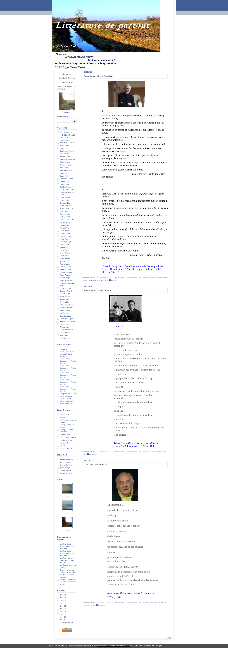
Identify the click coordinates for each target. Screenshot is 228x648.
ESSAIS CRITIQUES (67, 220)
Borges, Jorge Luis (66, 165)
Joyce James (64, 245)
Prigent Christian (66, 281)
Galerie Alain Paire (66, 465)
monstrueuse (154, 602)
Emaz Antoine (65, 214)
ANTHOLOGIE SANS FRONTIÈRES (101, 277)
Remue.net (64, 443)
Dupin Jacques (65, 206)
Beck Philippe (65, 154)
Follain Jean (64, 225)
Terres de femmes (66, 448)
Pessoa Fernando (66, 272)
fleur (166, 602)
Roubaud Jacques (66, 308)
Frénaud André (65, 228)
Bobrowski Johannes (67, 159)
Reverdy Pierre (65, 302)
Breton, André (65, 173)
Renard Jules (64, 299)
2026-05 (63, 603)
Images (60, 479)
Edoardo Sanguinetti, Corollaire (98, 76)
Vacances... (64, 349)
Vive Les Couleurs (66, 473)
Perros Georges (65, 269)
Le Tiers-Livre (65, 435)
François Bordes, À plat (68, 394)
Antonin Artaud (65, 140)
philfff (62, 544)
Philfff (62, 575)
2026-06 (63, 600)
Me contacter (67, 74)
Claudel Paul (64, 184)
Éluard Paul (64, 211)
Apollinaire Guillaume (67, 143)
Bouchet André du (66, 170)
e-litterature (64, 417)
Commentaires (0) (131, 277)
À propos (67, 112)
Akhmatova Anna (66, 132)
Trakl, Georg (64, 333)
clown (84, 454)
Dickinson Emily (65, 203)
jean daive (146, 602)
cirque (106, 280)
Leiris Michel (64, 250)
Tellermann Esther (66, 330)
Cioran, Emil (64, 181)
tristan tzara (146, 451)
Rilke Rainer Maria (66, 305)
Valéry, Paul (64, 335)
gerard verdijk (65, 468)
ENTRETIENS (65, 217)
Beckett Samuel (65, 157)
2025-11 (63, 620)
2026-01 (63, 614)
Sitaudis (63, 446)
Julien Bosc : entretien (68, 572)
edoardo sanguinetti (149, 277)
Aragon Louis (64, 145)
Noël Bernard (64, 261)
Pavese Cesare (65, 267)
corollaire (159, 277)
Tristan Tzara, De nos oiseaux (97, 290)
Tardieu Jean (64, 327)
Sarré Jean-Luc (65, 316)
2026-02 (63, 612)
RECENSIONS (65, 294)
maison (161, 602)
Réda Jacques (65, 297)
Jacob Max (64, 239)
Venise (67, 497)
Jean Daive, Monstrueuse (95, 464)
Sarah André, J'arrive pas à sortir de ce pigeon (67, 354)
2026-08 (63, 595)
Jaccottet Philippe (66, 236)
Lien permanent (119, 277)
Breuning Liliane (66, 570)
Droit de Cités (65, 414)
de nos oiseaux (156, 451)
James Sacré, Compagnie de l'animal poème (68, 361)
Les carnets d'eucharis (68, 437)
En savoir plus (157, 646)
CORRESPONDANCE (68, 190)
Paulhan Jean (65, 264)
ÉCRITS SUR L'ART (67, 209)
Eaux (67, 530)
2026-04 (63, 606)
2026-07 (63, 598)
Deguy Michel (65, 197)
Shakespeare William (67, 321)
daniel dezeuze (65, 462)
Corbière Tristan (65, 187)
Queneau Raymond (67, 288)
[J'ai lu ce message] (225, 646)
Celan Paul (64, 176)
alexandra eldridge (66, 459)
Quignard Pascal (66, 291)
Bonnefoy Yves (65, 162)
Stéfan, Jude (64, 324)
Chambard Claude (66, 179)
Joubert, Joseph (65, 242)
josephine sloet (65, 470)
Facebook (114, 280)
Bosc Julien (64, 168)
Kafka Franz (64, 247)
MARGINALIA (65, 256)
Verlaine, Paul (65, 338)
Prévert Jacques (65, 278)
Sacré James (64, 313)
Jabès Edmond (65, 233)
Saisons (67, 514)
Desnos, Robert (65, 200)
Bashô (62, 148)
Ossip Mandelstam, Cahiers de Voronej (67, 546)
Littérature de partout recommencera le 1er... (68, 582)
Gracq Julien (64, 231)
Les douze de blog (66, 440)
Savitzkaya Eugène (67, 319)
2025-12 (63, 617)
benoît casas (92, 280)
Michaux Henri (65, 258)
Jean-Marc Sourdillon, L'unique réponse (67, 560)
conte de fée (91, 605)
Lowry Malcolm (65, 253)
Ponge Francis (65, 275)
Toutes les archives (66, 623)
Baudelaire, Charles (67, 151)
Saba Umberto (65, 310)
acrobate (100, 280)
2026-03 (63, 609)
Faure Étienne (65, 222)
